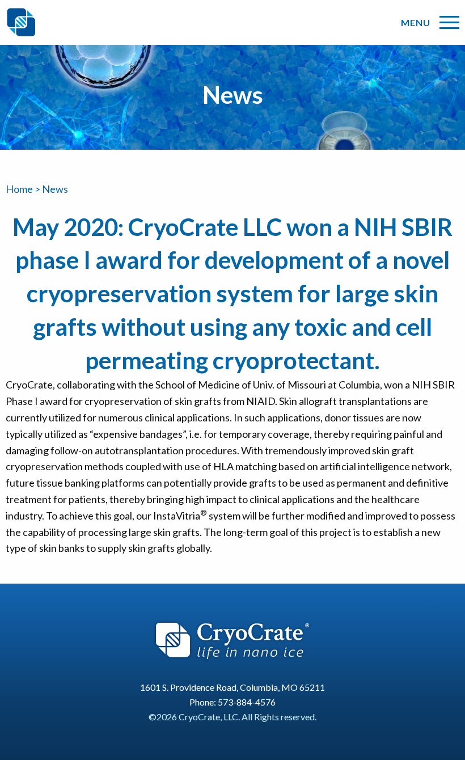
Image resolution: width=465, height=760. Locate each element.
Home (19, 189)
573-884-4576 (247, 701)
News (55, 189)
